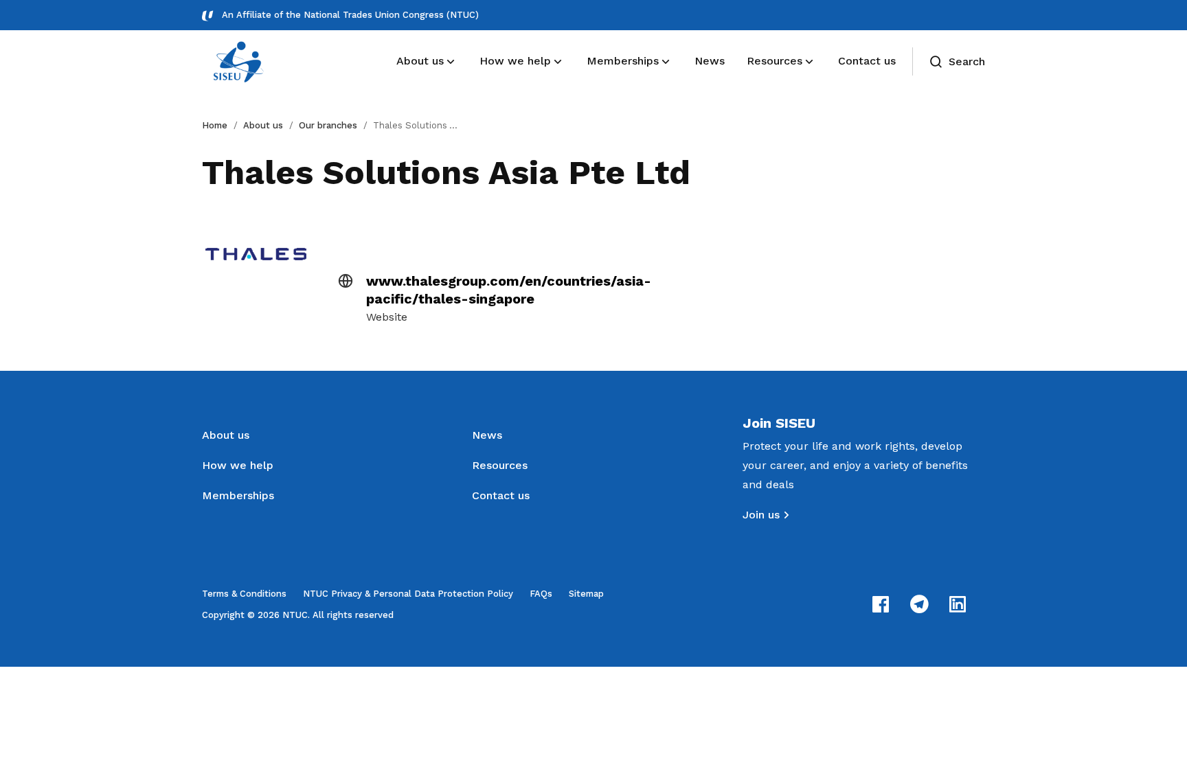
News (487, 435)
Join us (761, 514)
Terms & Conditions (244, 593)
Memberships (238, 495)
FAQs (541, 593)
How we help (237, 465)
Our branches (328, 125)
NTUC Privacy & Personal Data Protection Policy (408, 593)
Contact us (501, 495)
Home (214, 125)
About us (263, 125)
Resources (500, 465)
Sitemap (586, 593)
